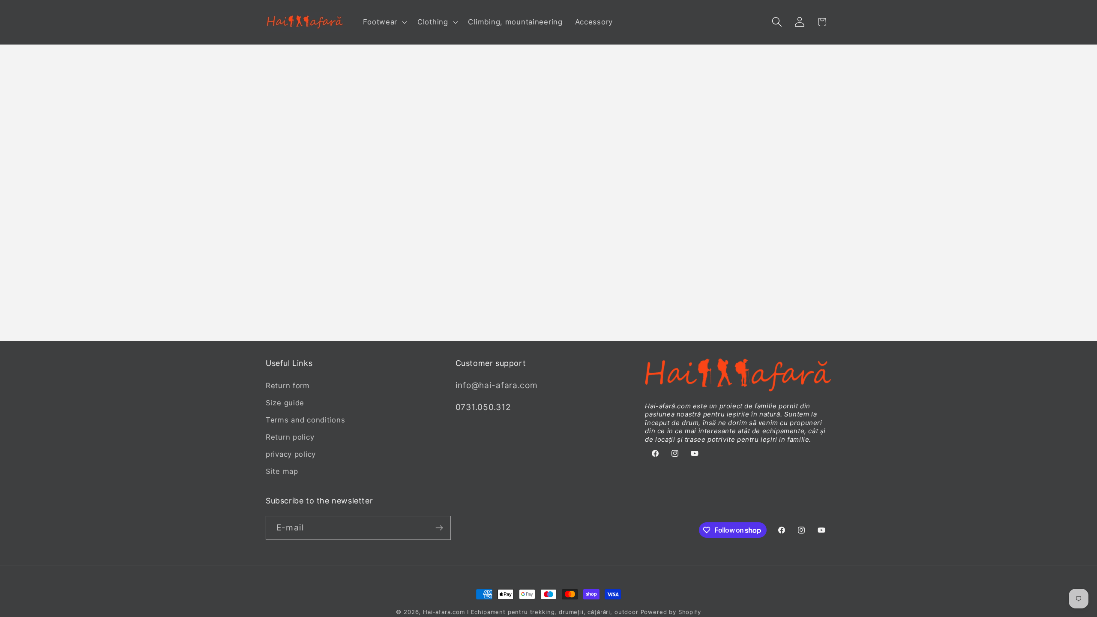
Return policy (290, 437)
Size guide (285, 402)
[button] (384, 22)
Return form (288, 385)
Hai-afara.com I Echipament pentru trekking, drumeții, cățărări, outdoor (530, 611)
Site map (282, 471)
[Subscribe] (439, 528)
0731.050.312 (483, 407)
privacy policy (291, 454)
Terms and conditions (305, 420)
